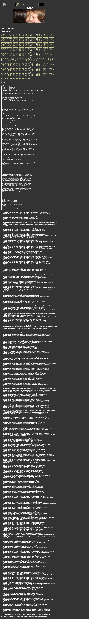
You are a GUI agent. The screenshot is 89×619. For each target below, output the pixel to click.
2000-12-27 (9, 76)
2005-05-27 (15, 69)
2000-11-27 (15, 76)
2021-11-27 (21, 42)
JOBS (30, 4)
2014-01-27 (45, 54)
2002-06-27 (9, 74)
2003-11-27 (15, 72)
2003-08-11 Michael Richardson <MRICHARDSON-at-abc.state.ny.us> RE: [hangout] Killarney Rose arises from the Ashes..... (28, 428)
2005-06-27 (9, 69)
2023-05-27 (21, 39)
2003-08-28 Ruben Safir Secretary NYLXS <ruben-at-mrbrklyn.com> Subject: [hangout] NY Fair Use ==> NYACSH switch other (29, 578)
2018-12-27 (15, 47)
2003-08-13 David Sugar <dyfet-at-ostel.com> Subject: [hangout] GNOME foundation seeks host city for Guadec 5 (26, 418)
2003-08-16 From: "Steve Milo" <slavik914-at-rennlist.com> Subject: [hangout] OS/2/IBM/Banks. (23, 362)
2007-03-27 (45, 65)
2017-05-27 (21, 49)
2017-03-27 (33, 49)
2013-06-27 (33, 55)
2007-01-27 (4, 67)
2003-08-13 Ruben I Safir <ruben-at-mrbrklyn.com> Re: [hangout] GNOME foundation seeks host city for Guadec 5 (26, 412)
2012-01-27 (27, 58)
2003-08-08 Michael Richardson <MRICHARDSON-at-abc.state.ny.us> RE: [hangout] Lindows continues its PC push (27, 444)
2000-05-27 (51, 76)
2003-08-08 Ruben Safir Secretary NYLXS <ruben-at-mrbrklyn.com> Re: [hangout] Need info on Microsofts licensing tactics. (28, 453)
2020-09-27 (51, 43)
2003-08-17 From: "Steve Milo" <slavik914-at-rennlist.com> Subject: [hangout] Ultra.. (21, 353)
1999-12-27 (27, 78)
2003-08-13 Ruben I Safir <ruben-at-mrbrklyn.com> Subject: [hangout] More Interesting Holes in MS (23, 409)
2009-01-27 (21, 63)
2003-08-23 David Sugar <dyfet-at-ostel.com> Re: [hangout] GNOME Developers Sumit (21, 233)
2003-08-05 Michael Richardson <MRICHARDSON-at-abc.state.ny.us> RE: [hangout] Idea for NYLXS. (24, 483)
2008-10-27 (39, 63)
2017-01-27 (45, 49)
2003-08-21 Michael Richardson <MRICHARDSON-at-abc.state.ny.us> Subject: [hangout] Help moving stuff (25, 269)
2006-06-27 (45, 67)
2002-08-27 (51, 73)
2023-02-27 (39, 39)
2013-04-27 (45, 55)
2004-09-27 (9, 70)
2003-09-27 (27, 72)
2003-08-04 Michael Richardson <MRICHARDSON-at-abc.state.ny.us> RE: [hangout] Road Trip (22, 519)
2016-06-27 (33, 50)
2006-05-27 (51, 67)
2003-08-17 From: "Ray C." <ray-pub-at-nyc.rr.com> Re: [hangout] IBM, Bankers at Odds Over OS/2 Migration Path (26, 358)
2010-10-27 (4, 60)
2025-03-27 (51, 35)
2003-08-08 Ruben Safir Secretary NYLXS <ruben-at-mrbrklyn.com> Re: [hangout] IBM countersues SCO (25, 451)
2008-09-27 (45, 63)
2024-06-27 (51, 37)
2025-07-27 (27, 35)
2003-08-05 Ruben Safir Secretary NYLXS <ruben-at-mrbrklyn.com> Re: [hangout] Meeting (22, 471)
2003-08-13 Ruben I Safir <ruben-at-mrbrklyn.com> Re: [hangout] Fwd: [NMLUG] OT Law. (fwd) (22, 399)
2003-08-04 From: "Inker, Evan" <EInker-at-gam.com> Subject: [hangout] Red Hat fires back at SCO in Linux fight (26, 504)
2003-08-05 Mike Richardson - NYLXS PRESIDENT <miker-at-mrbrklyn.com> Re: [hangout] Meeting (23, 470)
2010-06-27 (28, 60)
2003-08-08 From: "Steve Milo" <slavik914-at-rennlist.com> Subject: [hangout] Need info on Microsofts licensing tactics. (28, 454)
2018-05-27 (4, 48)
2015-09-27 (33, 52)
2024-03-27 (15, 38)
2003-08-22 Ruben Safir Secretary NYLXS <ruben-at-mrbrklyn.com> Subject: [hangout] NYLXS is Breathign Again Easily (28, 257)
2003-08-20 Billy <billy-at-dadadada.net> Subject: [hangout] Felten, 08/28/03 (19, 302)
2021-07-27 (45, 42)
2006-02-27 (15, 68)
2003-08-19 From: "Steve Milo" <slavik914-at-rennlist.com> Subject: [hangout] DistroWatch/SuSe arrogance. (25, 328)
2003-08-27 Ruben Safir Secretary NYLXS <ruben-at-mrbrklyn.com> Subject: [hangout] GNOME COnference (25, 581)
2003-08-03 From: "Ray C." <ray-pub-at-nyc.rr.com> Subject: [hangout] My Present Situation (22, 533)
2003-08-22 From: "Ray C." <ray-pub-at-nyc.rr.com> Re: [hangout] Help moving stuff (20, 252)
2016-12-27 (51, 49)
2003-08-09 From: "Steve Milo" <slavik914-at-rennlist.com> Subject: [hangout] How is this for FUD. (23, 436)
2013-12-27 (51, 54)
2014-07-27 (9, 54)
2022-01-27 (9, 42)
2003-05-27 (51, 72)
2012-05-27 (4, 58)
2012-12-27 (15, 57)
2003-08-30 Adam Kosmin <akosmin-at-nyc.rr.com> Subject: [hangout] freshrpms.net (21, 546)
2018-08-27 (39, 47)
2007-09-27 (9, 65)
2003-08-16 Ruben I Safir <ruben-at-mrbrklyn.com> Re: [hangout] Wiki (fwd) (19, 367)
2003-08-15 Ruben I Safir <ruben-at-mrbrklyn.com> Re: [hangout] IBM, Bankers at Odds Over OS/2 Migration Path (26, 380)
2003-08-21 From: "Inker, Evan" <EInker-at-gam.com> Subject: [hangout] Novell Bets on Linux (22, 268)
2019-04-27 (45, 45)
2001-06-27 (27, 75)
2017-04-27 (27, 49)
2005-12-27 (27, 68)
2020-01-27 (45, 44)
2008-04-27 (21, 64)
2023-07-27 (9, 39)
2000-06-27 (45, 76)
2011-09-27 (50, 58)
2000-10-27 (21, 76)
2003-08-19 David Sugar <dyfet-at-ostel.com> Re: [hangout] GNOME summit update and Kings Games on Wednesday (27, 334)
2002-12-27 (27, 73)
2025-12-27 (51, 34)
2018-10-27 (27, 47)
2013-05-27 (39, 55)
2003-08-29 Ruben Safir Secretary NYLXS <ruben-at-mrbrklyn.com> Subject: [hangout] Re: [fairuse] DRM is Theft (26, 552)
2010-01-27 (4, 62)
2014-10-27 (45, 53)
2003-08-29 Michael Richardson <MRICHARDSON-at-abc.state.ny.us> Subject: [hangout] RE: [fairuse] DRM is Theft (27, 556)
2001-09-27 (9, 75)
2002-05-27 (15, 74)
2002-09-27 (45, 73)
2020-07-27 (9, 44)
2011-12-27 (33, 58)
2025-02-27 (4, 37)
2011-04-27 (24, 59)
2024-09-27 (33, 37)
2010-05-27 (34, 60)
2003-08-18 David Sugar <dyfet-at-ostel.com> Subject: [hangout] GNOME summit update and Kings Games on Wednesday (28, 341)
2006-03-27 (9, 68)
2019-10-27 (9, 45)
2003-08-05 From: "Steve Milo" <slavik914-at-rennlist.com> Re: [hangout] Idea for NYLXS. (22, 481)
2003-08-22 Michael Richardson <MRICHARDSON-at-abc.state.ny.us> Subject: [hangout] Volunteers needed (25, 256)
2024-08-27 (39, 37)
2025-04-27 (45, 35)
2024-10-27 (27, 37)
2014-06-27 (15, 54)
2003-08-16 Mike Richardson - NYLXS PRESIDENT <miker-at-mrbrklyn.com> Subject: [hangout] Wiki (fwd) (25, 373)
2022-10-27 (9, 40)
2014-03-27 (33, 54)
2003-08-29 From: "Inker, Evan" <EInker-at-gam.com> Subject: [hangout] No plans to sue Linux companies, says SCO (27, 603)
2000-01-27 (21, 78)
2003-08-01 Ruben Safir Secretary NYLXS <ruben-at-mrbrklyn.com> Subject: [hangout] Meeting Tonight (24, 214)
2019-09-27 (15, 45)
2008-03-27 (27, 64)
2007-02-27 (51, 65)
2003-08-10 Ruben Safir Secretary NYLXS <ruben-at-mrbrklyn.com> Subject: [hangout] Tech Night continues (25, 430)
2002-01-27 (39, 74)
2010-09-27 (10, 60)
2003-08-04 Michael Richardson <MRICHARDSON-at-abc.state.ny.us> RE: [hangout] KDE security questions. (25, 513)
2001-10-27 (4, 75)
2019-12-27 (51, 44)
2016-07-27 (27, 50)
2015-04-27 (9, 53)
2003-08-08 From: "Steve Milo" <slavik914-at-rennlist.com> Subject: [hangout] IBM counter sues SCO (24, 443)
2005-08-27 (51, 68)
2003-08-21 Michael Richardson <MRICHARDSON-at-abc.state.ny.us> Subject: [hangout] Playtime (23, 276)
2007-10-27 (4, 65)
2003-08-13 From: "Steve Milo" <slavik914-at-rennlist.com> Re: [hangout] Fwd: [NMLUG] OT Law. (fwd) (24, 398)
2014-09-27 (51, 53)
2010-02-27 (51, 60)
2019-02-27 (4, 47)
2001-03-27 (45, 75)
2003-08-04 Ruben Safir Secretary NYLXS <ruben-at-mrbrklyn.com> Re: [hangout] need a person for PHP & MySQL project (28, 497)
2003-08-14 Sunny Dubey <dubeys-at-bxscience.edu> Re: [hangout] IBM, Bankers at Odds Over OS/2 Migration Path (27, 613)
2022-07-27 (27, 40)
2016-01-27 (9, 52)
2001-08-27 (15, 75)
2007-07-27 (21, 65)
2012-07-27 (45, 57)
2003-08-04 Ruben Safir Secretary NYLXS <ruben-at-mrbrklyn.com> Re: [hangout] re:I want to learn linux (24, 502)
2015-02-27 (21, 53)
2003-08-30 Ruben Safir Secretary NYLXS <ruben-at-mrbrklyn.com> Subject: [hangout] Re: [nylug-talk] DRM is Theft (27, 548)
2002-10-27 (39, 73)
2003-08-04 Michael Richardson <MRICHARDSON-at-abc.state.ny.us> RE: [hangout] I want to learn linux (24, 511)
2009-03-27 (9, 63)
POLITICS (24, 4)
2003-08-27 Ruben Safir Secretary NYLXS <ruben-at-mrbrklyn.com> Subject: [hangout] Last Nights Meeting (25, 586)
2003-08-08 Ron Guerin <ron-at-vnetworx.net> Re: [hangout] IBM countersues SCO (20, 450)
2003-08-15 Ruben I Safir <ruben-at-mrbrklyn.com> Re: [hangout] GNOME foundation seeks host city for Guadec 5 (26, 384)
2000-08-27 (33, 76)
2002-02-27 (33, 74)
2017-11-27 (39, 48)
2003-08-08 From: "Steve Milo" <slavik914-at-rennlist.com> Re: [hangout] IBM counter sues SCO (23, 438)
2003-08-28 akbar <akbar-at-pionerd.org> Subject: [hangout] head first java (19, 567)
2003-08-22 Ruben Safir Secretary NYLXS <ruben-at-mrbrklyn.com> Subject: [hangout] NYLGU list (23, 247)
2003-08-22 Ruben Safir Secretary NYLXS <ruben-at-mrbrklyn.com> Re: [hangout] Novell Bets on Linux (24, 253)
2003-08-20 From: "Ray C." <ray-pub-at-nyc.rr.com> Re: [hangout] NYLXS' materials (20, 605)
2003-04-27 (4, 73)
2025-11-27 (3, 35)
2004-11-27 (51, 69)
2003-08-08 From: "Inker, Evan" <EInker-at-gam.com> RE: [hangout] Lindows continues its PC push (23, 445)
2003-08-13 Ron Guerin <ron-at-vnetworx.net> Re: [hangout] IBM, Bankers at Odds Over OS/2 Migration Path (25, 417)
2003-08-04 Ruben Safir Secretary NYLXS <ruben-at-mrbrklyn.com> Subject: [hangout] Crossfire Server (24, 488)
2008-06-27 (9, 64)
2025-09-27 (15, 35)
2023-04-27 (27, 39)
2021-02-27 (21, 43)
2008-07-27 (4, 64)
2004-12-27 (45, 69)
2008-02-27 (33, 64)
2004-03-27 (45, 70)
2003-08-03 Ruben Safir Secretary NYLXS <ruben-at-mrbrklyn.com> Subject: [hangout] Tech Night (23, 529)
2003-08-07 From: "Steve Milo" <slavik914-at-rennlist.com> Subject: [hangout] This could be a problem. (24, 459)
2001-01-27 (4, 76)
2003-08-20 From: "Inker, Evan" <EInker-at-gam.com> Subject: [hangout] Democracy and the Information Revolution (27, 296)
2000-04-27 (4, 78)
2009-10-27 (21, 62)
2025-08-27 (21, 35)
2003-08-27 (33, 72)
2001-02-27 (51, 75)
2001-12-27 (45, 74)
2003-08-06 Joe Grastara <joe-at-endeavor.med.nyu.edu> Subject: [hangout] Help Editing (21, 462)
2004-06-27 (27, 70)
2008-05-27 (15, 64)
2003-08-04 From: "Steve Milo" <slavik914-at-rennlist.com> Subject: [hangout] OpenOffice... (22, 508)
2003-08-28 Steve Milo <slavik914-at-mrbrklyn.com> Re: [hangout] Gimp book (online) (21, 560)
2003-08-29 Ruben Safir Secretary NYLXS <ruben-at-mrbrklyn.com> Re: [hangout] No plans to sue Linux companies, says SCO (29, 551)
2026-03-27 (33, 34)
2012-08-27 (39, 57)
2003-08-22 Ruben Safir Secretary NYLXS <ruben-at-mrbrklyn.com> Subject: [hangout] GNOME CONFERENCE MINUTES (28, 248)
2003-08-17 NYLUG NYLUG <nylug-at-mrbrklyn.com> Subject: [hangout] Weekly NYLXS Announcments (24, 351)
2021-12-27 (15, 42)
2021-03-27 (15, 43)
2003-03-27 (9, 73)
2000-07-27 (39, 76)
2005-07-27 (4, 69)
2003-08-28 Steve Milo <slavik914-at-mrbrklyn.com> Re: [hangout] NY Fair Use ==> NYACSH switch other (25, 562)
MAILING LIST (41, 4)
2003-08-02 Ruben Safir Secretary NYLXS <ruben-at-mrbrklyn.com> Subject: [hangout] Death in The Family (25, 542)
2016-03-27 (51, 50)
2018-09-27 (33, 47)
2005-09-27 (45, 68)
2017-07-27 (9, 49)
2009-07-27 (39, 62)
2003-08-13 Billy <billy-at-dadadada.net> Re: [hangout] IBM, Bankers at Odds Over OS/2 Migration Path (24, 414)
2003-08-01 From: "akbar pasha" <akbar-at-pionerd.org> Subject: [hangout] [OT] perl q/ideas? (22, 219)
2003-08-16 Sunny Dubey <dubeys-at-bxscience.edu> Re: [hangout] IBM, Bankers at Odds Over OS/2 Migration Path (27, 609)
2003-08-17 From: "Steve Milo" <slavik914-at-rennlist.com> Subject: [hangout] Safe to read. (22, 347)
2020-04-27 (27, 44)
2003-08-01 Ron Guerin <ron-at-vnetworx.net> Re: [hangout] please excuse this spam (21, 218)
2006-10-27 (21, 67)
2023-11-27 (39, 38)
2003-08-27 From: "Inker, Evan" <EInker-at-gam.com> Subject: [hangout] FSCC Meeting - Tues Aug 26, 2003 (25, 604)
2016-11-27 (3, 50)
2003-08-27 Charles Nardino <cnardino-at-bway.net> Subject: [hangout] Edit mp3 (20, 589)
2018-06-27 (51, 47)
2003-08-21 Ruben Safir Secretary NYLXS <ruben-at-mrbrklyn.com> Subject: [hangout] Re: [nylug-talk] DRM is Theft (27, 261)
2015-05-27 (4, 53)
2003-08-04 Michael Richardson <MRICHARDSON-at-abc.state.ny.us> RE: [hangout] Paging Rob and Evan (25, 518)
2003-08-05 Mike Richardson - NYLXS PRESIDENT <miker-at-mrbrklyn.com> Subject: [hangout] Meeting (24, 472)
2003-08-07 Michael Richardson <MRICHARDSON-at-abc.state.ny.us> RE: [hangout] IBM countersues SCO (25, 456)
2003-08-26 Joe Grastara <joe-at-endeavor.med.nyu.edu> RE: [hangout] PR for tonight (21, 595)
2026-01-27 (45, 34)
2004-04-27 (39, 70)
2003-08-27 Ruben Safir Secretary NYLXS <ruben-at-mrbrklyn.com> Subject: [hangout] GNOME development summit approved (29, 584)
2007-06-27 (27, 65)
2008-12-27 (27, 63)
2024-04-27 (9, 38)
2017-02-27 (39, 49)
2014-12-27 (33, 53)
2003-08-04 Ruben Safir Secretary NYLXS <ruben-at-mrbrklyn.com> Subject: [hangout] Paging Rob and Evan (25, 521)
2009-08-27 (33, 62)
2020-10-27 (45, 43)
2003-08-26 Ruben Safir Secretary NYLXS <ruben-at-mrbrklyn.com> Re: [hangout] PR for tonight (23, 593)
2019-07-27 (27, 45)
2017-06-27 (15, 49)
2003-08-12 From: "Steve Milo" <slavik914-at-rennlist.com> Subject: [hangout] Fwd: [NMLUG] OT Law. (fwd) (25, 424)
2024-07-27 (45, 37)
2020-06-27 (15, 44)
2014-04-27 (27, 54)
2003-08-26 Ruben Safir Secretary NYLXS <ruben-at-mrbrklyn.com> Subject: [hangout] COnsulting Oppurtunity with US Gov (28, 599)
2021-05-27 (4, 43)
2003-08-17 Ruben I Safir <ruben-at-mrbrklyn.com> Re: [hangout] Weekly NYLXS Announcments (23, 348)
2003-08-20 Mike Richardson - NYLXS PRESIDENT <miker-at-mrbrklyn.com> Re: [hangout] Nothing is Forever (25, 318)
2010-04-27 (39, 60)
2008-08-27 (51, 63)
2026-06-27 (15, 34)
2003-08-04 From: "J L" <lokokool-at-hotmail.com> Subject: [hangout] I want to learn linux (21, 512)
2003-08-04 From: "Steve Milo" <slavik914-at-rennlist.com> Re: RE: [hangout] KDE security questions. (24, 514)
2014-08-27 (4, 54)
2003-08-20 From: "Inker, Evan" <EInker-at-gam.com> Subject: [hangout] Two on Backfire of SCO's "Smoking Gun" (26, 303)
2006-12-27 (9, 67)
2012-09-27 (33, 57)
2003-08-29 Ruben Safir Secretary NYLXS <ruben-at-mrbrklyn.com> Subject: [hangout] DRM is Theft (24, 557)
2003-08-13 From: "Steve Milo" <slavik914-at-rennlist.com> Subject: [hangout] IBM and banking (23, 396)
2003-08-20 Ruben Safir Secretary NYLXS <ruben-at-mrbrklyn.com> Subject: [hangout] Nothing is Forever (25, 320)
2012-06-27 (51, 57)
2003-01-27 (21, 73)
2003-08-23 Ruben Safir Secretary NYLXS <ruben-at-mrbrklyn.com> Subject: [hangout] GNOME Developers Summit (27, 231)
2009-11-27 (15, 62)
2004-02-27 (51, 70)
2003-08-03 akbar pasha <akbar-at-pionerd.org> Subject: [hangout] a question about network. (22, 532)
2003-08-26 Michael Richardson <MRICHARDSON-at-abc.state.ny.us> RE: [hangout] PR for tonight (23, 594)
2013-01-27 (9, 57)
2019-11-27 (3, 45)
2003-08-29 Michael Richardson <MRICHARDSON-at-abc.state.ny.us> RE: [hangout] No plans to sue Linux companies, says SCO (29, 555)
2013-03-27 (51, 55)
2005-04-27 (21, 69)
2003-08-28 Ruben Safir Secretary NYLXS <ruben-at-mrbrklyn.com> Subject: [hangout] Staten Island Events (25, 577)
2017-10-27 (45, 48)
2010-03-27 (45, 60)
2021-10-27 (27, 42)
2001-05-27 (33, 75)
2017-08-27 (4, 49)
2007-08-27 (15, 65)
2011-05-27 (18, 59)
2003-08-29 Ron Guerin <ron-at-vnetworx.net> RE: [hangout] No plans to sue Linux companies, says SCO (25, 600)
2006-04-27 (4, 68)
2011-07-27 (7, 59)
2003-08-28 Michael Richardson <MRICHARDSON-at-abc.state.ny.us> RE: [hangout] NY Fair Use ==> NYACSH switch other (28, 574)
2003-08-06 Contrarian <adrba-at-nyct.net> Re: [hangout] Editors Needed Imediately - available (23, 466)
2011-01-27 (42, 59)
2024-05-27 (4, 38)
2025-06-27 (33, 35)
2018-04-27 (9, 48)
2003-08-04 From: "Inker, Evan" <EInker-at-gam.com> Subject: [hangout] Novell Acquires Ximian (23, 526)
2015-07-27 (45, 52)
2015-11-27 (21, 52)
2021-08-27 (39, 42)
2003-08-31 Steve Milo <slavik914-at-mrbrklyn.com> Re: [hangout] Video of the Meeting (21, 543)
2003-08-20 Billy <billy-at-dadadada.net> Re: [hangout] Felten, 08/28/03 (18, 283)
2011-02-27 (36, 59)
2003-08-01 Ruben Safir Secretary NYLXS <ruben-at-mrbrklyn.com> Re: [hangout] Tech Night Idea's (24, 216)
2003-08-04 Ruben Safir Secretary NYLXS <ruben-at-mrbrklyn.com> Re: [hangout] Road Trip (22, 523)
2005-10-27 (39, 68)
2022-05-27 (39, 40)
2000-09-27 (27, 76)
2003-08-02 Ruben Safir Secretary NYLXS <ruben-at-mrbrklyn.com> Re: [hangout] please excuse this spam (25, 212)
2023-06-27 (15, 39)
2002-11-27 (33, 73)
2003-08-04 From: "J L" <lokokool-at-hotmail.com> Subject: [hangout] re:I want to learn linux (22, 509)
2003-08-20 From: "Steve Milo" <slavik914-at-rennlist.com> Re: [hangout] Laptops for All (21, 295)
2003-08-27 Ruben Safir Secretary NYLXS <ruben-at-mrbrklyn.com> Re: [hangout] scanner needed (23, 587)
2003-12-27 (9, 72)
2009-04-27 (4, 63)
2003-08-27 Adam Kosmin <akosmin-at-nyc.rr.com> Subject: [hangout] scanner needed (21, 588)
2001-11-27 (51, 74)
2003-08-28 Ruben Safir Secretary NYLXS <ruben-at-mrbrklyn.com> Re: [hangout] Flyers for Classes (24, 573)
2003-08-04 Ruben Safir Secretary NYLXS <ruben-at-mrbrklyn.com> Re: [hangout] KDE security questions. (25, 490)
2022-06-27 (33, 40)
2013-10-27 (9, 55)
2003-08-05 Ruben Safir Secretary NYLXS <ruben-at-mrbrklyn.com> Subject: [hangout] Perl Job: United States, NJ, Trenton (28, 475)
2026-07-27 (9, 34)
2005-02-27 (33, 69)
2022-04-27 (45, 40)
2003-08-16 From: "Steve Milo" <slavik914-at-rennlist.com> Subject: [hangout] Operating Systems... (24, 360)
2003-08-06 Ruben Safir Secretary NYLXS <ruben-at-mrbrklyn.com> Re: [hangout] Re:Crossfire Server (24, 467)
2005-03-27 (27, 69)
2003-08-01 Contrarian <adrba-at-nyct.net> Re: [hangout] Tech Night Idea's (19, 217)
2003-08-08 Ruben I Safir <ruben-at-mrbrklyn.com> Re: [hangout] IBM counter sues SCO (21, 439)
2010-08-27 (16, 60)
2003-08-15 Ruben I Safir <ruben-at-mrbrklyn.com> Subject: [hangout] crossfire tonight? (21, 379)
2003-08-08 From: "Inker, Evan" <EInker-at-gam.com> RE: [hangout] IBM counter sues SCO (22, 441)
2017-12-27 (33, 48)
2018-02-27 (21, 48)
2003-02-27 (15, 73)
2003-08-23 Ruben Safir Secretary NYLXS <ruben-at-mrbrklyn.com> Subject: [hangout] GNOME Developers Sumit (26, 242)
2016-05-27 (39, 50)
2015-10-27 (27, 52)
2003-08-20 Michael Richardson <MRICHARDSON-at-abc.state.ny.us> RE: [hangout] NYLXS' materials (24, 307)
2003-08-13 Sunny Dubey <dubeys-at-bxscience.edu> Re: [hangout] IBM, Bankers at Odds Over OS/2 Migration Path (27, 416)
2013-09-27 (15, 55)
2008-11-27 (33, 63)
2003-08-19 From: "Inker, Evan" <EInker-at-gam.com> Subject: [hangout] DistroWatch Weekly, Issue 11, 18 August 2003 (27, 335)
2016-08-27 (21, 50)
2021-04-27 (9, 43)
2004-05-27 (33, 70)
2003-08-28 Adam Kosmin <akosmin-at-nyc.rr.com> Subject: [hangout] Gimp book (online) (22, 561)
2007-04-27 (39, 65)
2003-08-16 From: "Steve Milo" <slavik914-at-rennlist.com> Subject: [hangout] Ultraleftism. (22, 359)
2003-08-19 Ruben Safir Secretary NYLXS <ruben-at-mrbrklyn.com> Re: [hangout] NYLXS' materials (24, 323)
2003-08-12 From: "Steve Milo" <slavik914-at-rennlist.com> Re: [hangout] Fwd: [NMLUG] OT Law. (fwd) (24, 422)
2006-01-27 (21, 68)
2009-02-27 (15, 63)
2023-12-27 (33, 38)
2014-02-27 (39, 54)
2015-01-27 (27, 53)
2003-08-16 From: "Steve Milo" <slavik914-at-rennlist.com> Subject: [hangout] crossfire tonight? (23, 378)
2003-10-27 (21, 72)
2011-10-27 (45, 58)
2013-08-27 (21, 55)
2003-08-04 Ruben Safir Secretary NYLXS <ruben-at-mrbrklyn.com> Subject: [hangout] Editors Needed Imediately (26, 495)
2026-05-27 (21, 34)
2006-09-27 (27, 67)
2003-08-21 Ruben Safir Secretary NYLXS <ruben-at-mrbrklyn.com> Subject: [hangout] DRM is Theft (24, 262)
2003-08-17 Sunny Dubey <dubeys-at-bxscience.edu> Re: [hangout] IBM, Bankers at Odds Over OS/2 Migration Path (27, 608)
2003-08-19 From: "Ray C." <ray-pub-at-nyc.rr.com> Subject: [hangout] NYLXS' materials (21, 325)
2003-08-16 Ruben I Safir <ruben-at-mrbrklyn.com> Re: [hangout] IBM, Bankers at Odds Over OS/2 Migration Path (26, 364)
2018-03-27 (15, 48)
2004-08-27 (15, 70)
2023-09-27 (51, 38)
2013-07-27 (27, 55)
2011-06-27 (13, 59)
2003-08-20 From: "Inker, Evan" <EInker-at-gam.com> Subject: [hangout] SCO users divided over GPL (24, 308)
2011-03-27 (30, 59)
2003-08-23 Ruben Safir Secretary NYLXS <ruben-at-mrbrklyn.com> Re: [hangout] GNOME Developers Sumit (25, 234)
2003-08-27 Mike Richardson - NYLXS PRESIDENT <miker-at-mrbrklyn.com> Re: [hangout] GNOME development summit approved (30, 583)
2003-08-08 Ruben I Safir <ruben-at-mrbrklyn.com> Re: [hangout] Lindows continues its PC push (23, 440)
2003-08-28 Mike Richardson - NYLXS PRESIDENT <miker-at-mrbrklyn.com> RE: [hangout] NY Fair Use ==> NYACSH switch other (29, 558)
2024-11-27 (21, 37)
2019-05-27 (39, 45)
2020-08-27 (4, 44)
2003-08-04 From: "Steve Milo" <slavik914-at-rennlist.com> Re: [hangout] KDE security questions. (23, 491)
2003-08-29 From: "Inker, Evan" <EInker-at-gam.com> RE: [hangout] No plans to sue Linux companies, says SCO (26, 601)
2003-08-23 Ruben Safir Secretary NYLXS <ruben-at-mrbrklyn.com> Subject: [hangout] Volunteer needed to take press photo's (29, 241)
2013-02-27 (4, 57)
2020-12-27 (33, 43)
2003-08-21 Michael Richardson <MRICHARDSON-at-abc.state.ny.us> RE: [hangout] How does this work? (25, 277)
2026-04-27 (27, 34)
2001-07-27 (21, 75)
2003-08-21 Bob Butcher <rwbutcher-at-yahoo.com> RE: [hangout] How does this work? (21, 278)
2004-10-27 (4, 70)
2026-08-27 (4, 34)
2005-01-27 (39, 69)
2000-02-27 (15, 78)
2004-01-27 (4, 72)
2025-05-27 (39, 35)
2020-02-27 (39, 44)
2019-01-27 (9, 47)
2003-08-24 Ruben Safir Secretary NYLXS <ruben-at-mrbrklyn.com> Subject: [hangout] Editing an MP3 (24, 229)
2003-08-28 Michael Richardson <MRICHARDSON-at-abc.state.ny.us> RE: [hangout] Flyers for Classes (24, 572)
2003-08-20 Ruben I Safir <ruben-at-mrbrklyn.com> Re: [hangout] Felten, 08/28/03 (20, 286)
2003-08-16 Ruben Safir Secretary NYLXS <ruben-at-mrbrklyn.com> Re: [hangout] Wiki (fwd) (22, 372)
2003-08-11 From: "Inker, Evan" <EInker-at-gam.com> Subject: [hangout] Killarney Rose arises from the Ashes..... (26, 429)
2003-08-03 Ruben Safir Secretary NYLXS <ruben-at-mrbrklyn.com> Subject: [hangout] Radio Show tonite (25, 538)
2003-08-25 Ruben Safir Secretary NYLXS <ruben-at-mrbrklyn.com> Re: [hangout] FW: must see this (24, 226)
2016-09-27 (15, 50)
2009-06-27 (45, 62)
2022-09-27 (15, 40)
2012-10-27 (27, 57)
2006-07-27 (39, 67)
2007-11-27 (51, 64)
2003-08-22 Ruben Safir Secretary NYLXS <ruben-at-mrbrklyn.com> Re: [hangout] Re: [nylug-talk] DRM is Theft (26, 258)
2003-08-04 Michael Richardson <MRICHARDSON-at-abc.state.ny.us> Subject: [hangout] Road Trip (23, 524)
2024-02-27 (21, 38)
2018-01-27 (27, 48)
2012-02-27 (21, 58)
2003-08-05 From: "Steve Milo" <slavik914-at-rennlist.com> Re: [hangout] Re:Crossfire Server (22, 476)
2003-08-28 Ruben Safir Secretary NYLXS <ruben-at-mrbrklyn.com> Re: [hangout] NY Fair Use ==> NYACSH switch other (28, 563)
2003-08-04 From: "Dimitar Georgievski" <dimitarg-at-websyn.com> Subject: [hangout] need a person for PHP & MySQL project (29, 517)
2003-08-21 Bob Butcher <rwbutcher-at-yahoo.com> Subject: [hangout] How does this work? (22, 281)
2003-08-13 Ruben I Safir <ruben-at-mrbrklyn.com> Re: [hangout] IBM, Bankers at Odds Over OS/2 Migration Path (26, 400)
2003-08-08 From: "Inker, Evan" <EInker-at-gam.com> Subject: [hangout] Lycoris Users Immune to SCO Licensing (26, 446)
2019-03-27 (51, 45)
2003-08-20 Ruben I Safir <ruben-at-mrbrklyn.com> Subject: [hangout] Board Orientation (21, 285)
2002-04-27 (21, 74)
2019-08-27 (21, 45)
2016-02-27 (4, 52)
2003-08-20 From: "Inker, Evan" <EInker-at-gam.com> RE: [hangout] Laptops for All (20, 294)
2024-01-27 (27, 38)
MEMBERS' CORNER (36, 4)
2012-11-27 (21, 57)
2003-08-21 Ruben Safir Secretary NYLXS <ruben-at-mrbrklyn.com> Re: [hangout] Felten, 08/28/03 (23, 270)
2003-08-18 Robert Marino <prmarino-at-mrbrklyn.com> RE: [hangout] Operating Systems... (22, 342)
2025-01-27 (9, 37)
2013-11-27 (3, 55)
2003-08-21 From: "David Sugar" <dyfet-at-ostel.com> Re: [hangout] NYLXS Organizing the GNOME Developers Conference (28, 282)
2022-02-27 (4, 42)
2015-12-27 (15, 52)
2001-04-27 (39, 75)
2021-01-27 (27, 43)
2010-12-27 (48, 59)
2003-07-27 (39, 72)
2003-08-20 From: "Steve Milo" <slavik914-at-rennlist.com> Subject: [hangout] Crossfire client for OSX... (24, 301)
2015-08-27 (39, 52)
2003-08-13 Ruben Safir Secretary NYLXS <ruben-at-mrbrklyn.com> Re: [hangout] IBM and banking (23, 395)
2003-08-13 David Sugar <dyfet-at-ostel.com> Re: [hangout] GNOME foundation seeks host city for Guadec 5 (25, 394)
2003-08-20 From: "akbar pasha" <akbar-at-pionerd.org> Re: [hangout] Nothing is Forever (22, 312)
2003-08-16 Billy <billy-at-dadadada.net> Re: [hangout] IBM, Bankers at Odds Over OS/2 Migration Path (24, 365)
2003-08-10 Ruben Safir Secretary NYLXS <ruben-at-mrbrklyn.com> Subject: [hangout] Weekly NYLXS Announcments (27, 432)
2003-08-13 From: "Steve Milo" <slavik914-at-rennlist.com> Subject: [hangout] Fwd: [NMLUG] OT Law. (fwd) (25, 413)
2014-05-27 (21, 54)
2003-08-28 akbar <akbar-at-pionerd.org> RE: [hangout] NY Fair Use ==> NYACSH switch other (23, 568)
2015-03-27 (15, 53)
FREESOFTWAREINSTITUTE (18, 4)
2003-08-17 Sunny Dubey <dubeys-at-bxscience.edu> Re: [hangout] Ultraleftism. (20, 606)
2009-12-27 (9, 62)
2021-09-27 (33, 42)
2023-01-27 (45, 39)
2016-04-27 (45, 50)
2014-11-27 (39, 53)
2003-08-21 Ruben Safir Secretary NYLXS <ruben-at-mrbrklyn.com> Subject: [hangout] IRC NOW (23, 259)
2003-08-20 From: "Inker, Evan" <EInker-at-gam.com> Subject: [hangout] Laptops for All (21, 300)
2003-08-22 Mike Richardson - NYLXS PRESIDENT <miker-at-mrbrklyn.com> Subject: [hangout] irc (23, 251)
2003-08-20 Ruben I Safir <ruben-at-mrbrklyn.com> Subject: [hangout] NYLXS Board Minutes (22, 319)
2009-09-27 (27, 62)
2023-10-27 (45, 38)
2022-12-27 (51, 39)
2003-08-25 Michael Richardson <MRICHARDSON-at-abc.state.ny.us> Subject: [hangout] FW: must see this (25, 228)
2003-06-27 (45, 72)
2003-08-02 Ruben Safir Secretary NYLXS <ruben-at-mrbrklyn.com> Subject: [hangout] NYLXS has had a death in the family (28, 213)
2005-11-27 (33, 68)
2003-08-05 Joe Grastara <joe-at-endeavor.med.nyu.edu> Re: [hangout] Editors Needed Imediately (23, 487)
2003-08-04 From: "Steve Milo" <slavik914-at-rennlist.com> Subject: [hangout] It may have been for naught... (25, 507)
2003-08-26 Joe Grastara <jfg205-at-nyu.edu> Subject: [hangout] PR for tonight (19, 596)
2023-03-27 (33, 39)
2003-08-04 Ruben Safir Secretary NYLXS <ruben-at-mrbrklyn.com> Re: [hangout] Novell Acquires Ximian (25, 496)
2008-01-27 (39, 64)
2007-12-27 (45, 64)
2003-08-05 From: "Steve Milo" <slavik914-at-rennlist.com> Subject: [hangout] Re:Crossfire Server (23, 486)
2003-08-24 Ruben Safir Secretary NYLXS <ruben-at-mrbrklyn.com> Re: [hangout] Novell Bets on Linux (24, 230)
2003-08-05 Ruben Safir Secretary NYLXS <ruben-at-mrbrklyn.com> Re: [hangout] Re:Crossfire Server (24, 473)
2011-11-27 (39, 58)
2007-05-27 (33, 65)
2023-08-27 (4, 39)
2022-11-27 (3, 40)
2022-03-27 (51, 40)
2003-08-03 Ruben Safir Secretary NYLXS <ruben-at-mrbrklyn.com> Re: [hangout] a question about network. (25, 530)
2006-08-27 (33, 67)
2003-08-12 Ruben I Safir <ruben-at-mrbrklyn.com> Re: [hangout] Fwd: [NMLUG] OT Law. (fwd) (22, 421)
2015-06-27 (51, 52)
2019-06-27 (33, 45)
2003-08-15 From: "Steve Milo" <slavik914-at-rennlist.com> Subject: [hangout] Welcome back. (22, 383)
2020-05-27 (21, 44)
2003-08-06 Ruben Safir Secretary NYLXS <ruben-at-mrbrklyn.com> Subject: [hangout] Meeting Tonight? (24, 465)
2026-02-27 (39, 34)
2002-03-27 (27, 74)
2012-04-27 (9, 58)
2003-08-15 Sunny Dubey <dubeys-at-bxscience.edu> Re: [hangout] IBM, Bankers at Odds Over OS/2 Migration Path (27, 611)
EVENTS (12, 4)
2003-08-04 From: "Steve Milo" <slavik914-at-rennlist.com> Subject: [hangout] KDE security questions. (24, 516)
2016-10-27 (9, 50)
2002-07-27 (4, 74)
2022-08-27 (21, 40)
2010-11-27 (54, 59)
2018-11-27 (21, 47)
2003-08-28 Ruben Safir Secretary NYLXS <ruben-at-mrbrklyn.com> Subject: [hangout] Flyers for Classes (25, 579)
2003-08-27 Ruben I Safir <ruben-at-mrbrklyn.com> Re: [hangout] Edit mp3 (19, 582)
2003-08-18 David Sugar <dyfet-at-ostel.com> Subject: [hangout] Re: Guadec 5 (19, 343)
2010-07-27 (22, 60)
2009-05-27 (51, 62)
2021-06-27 (51, 42)
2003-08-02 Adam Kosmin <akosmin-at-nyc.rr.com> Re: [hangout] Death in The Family (21, 541)
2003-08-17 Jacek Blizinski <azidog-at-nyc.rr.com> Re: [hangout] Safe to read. (19, 346)
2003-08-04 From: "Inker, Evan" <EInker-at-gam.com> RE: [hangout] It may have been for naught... (23, 506)
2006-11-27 (15, 67)
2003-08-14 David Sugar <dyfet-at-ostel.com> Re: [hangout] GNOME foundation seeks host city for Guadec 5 (25, 391)
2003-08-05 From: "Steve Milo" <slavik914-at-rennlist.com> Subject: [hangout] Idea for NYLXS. (22, 485)
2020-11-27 (39, 43)
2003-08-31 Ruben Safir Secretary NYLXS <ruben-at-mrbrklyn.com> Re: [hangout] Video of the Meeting (24, 545)
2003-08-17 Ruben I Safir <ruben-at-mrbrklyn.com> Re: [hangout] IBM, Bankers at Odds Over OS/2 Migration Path (26, 352)
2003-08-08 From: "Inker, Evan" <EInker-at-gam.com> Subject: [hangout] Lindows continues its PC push (24, 449)
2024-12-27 (15, 37)
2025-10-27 (9, 35)
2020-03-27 (33, 44)
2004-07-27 (21, 70)
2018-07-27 (45, 47)
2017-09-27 (51, 48)
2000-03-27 (9, 78)
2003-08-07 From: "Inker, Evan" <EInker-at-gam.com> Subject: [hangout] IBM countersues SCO (23, 458)
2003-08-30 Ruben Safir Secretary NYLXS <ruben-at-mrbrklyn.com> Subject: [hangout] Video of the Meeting (25, 547)
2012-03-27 (15, 58)
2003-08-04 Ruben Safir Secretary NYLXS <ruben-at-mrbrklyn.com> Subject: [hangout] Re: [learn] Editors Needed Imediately (28, 493)
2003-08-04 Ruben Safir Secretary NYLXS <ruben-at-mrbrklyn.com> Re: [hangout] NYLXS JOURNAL (24, 492)
